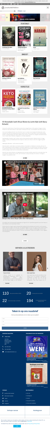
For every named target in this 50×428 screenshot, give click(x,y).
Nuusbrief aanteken (31, 400)
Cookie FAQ (29, 421)
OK (17, 426)
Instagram (7, 403)
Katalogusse (29, 395)
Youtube (6, 401)
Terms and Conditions (31, 403)
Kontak (28, 398)
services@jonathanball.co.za (10, 351)
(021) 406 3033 (8, 346)
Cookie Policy (23, 421)
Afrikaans (20, 11)
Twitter (6, 398)
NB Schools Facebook (9, 395)
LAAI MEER (25, 240)
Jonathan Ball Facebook (9, 393)
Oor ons (28, 393)
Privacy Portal (37, 423)
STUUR (25, 328)
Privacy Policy (30, 423)
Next (43, 17)
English (24, 11)
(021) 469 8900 (8, 349)
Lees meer (7, 283)
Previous (7, 17)
